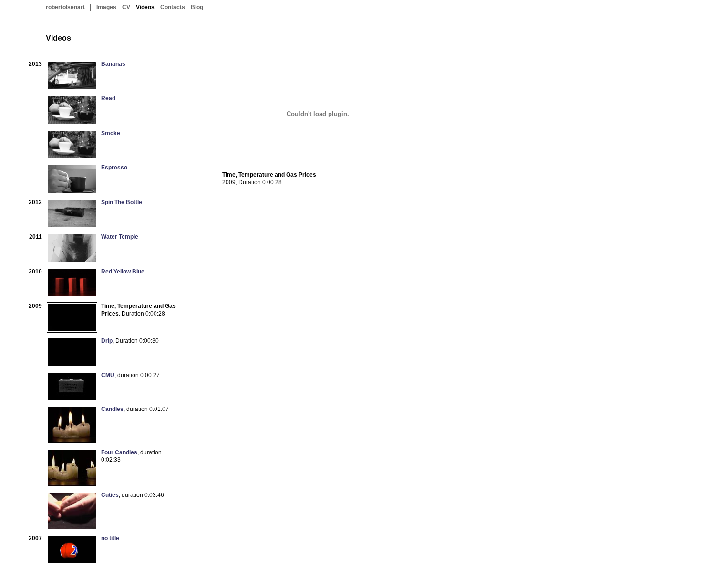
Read (108, 98)
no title (110, 538)
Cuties (110, 495)
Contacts (172, 7)
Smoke (110, 133)
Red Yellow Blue (122, 271)
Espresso (114, 167)
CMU (107, 375)
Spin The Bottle (121, 202)
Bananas (113, 64)
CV (126, 7)
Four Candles (119, 452)
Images (106, 7)
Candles (112, 409)
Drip (107, 340)
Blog (197, 7)
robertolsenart (65, 7)
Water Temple (119, 236)
